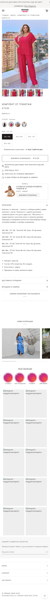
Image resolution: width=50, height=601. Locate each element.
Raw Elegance (30, 6)
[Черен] (5, 125)
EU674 (13, 15)
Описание (6, 205)
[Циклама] (11, 125)
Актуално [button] (6, 580)
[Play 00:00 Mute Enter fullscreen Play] (25, 54)
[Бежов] (18, 125)
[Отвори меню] (5, 10)
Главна (5, 15)
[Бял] (24, 125)
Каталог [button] (5, 573)
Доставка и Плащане (11, 280)
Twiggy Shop (9, 593)
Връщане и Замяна (11, 287)
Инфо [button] (4, 566)
